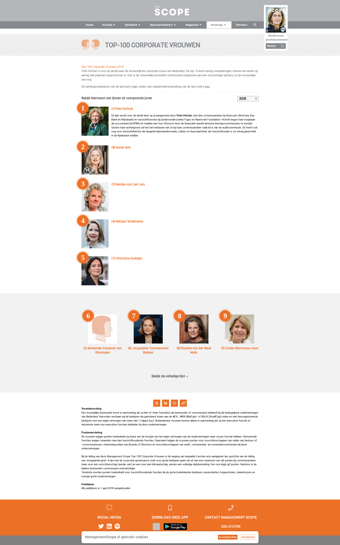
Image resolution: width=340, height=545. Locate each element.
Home (90, 25)
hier (135, 86)
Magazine (192, 25)
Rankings (217, 25)
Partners (241, 25)
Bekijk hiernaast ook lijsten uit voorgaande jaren (116, 98)
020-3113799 (230, 526)
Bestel (271, 46)
